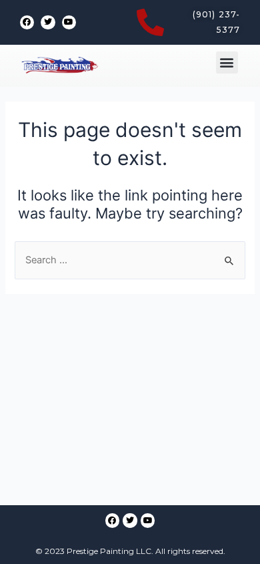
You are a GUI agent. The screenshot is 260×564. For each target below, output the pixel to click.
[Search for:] (130, 260)
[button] (227, 62)
